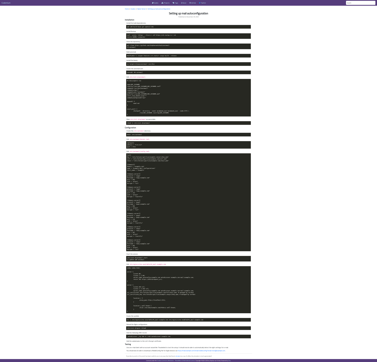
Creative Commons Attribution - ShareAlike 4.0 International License (176, 361)
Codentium (6, 2)
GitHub (193, 3)
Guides (156, 3)
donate (178, 356)
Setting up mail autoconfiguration (159, 9)
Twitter (203, 3)
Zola (229, 361)
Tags (176, 3)
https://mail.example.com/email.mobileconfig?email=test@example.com (201, 350)
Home (127, 9)
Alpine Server (141, 9)
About (184, 3)
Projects (167, 3)
